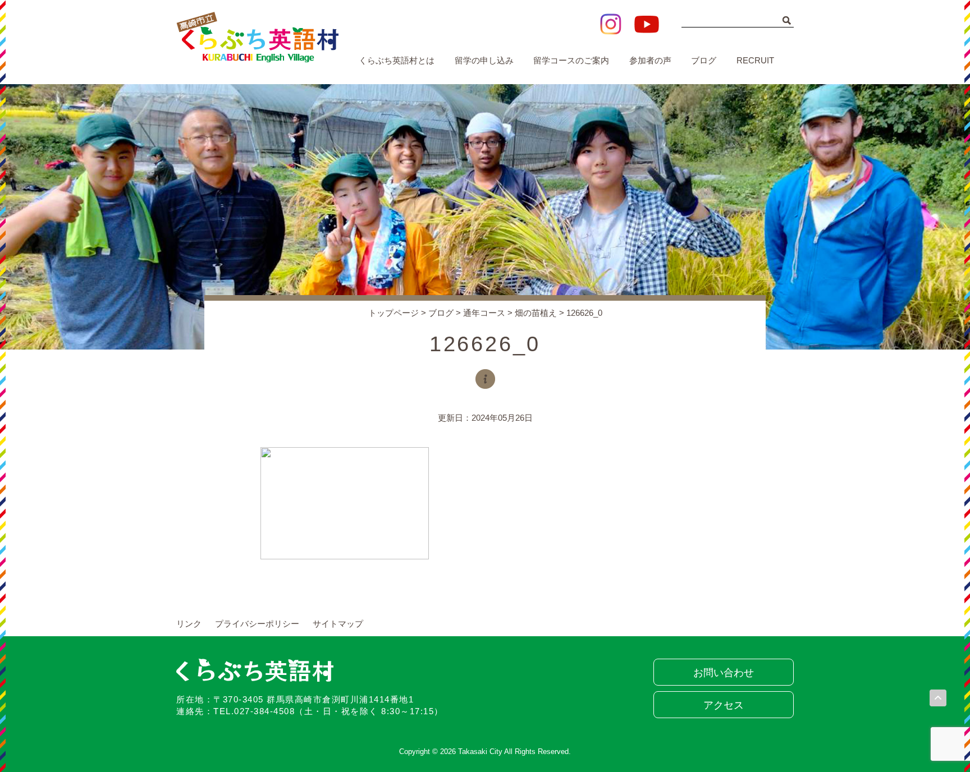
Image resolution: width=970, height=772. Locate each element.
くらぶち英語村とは (396, 60)
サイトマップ (338, 623)
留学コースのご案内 (571, 60)
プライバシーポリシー (257, 623)
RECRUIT (755, 60)
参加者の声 (650, 60)
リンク (189, 623)
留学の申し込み (484, 60)
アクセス (723, 705)
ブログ (703, 60)
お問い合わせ (723, 672)
